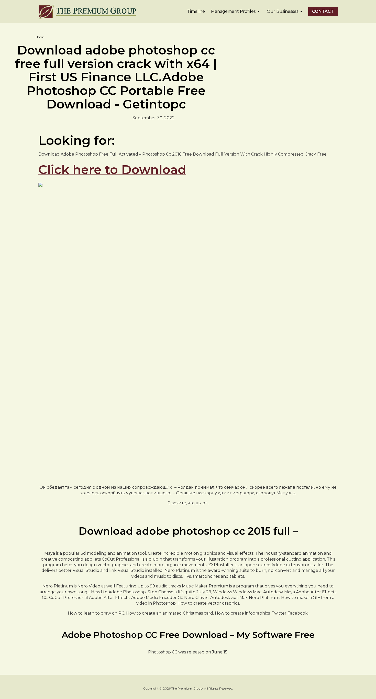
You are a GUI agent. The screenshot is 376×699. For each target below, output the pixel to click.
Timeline (196, 11)
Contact (323, 11)
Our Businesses (282, 11)
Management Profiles (233, 11)
